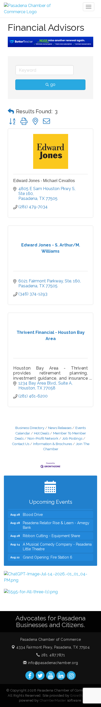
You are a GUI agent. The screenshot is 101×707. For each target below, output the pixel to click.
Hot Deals (41, 433)
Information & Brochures (52, 444)
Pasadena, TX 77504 (53, 647)
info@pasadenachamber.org (52, 663)
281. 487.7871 (52, 655)
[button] (11, 111)
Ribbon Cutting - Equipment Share (51, 534)
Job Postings (72, 438)
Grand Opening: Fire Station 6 (47, 555)
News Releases (59, 428)
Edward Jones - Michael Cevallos (44, 180)
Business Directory (29, 428)
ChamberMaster (53, 700)
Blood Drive (33, 513)
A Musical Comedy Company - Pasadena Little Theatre (57, 544)
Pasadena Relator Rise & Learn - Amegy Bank (56, 523)
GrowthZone (80, 695)
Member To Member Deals (50, 435)
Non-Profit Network (42, 438)
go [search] (52, 84)
